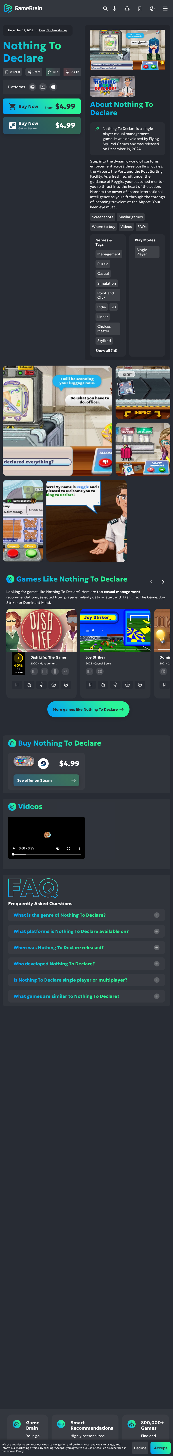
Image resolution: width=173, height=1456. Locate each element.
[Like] (29, 685)
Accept (160, 1448)
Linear (102, 316)
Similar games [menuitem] (131, 217)
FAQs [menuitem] (142, 226)
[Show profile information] (152, 8)
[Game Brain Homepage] (23, 9)
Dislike (75, 71)
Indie (101, 307)
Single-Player (142, 251)
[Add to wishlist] (17, 685)
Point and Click (105, 295)
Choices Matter (104, 328)
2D (113, 307)
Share (36, 71)
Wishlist (15, 71)
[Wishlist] (139, 8)
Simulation (106, 283)
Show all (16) (106, 350)
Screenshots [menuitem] (102, 217)
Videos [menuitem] (126, 226)
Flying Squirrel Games (53, 30)
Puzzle (102, 263)
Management (109, 254)
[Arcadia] (127, 8)
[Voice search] (114, 8)
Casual (103, 273)
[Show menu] (164, 8)
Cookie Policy (15, 1451)
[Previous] (151, 581)
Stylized (104, 340)
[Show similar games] (66, 685)
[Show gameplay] (53, 685)
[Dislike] (41, 685)
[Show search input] (105, 8)
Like (55, 71)
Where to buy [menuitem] (103, 226)
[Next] (163, 581)
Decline (140, 1448)
